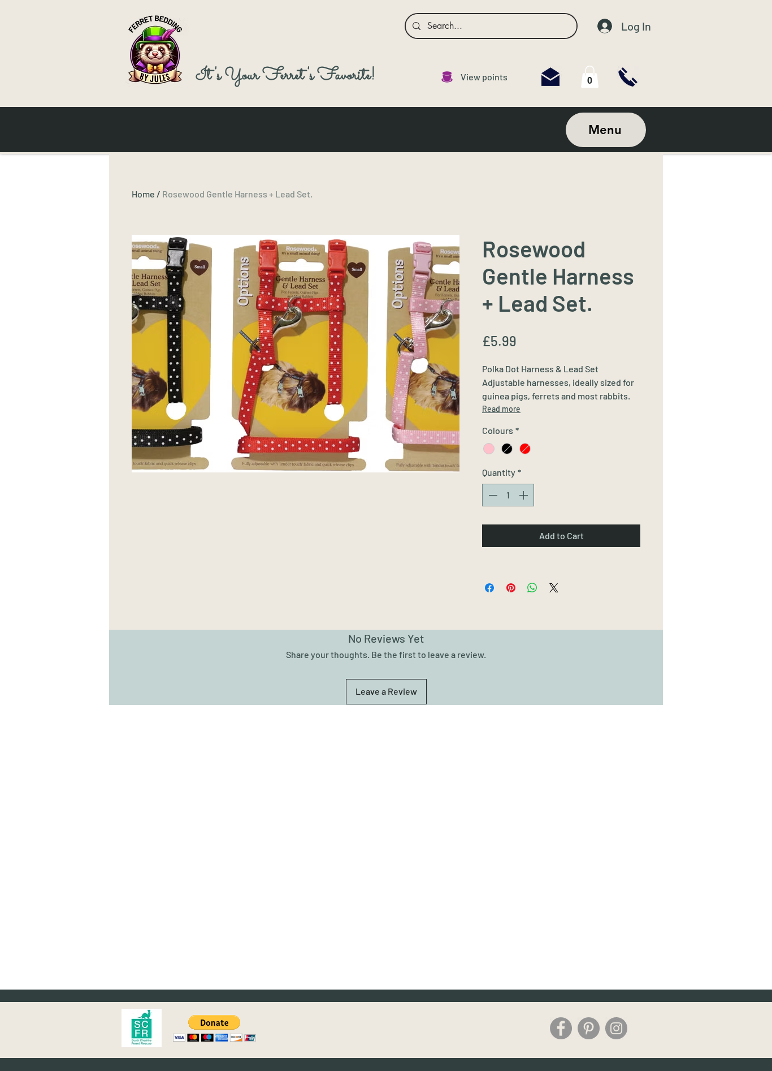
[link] (589, 77)
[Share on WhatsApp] (532, 588)
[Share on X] (554, 588)
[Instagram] (616, 1028)
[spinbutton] (508, 495)
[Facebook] (561, 1028)
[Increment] (524, 495)
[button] (214, 1028)
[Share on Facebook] (489, 588)
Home (143, 193)
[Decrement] (492, 495)
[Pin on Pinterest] (511, 588)
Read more (501, 409)
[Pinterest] (589, 1028)
